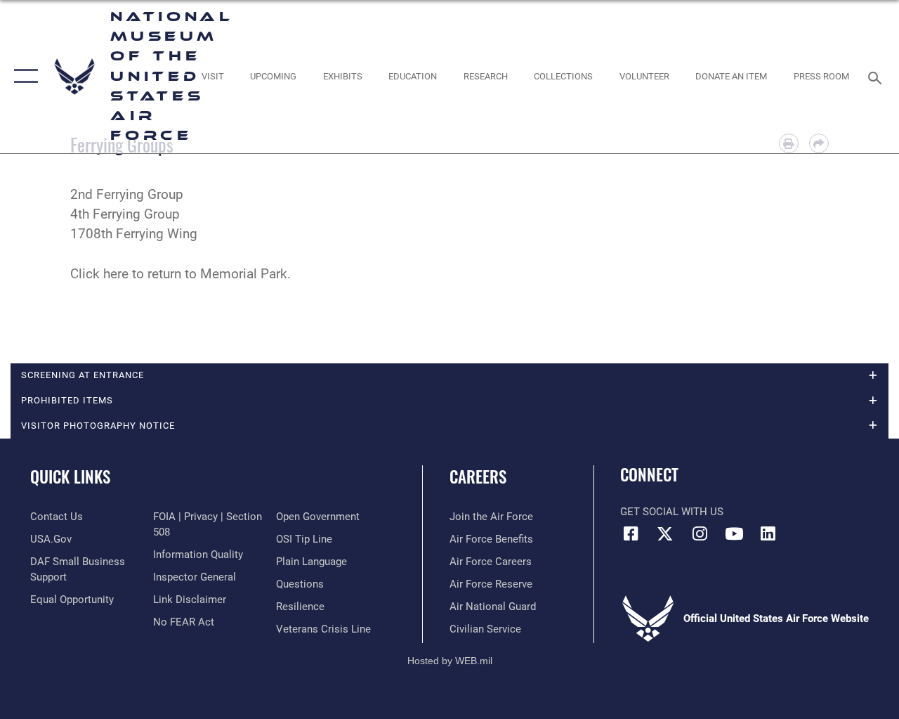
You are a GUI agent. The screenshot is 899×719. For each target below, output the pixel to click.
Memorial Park (243, 274)
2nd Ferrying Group (126, 194)
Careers (478, 476)
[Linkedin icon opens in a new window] (768, 533)
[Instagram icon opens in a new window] (699, 533)
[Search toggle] (877, 76)
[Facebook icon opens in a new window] (630, 533)
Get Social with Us (671, 511)
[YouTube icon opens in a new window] (733, 533)
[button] (23, 76)
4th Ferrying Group (125, 214)
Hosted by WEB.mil (449, 660)
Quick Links (70, 476)
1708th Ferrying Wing (133, 234)
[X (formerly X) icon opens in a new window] (665, 533)
